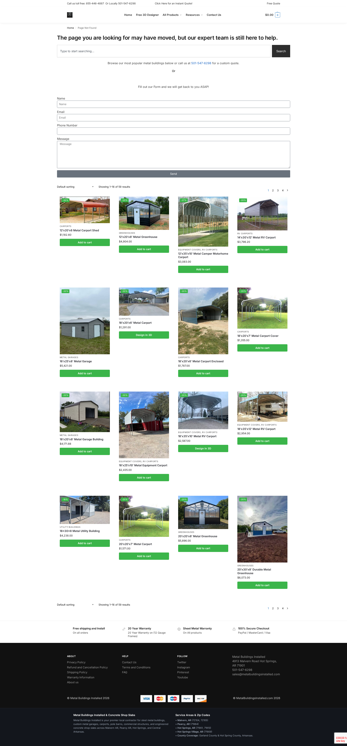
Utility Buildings (70, 527)
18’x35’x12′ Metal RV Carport (256, 429)
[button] (272, 14)
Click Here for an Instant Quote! (173, 3)
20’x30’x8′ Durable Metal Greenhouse (254, 571)
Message (63, 139)
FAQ (124, 672)
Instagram (183, 667)
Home (70, 27)
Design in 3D (144, 334)
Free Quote (273, 3)
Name (61, 98)
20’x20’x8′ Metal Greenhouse (197, 536)
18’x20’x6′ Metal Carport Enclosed (201, 361)
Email (60, 112)
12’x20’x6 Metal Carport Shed (79, 230)
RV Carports (209, 249)
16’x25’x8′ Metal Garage (76, 361)
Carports (66, 226)
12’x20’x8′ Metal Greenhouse (138, 237)
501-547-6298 (127, 3)
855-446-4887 (95, 3)
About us (73, 682)
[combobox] (163, 51)
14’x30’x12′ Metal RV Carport (256, 237)
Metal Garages (69, 357)
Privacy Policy (76, 662)
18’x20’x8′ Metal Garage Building (81, 439)
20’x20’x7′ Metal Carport (135, 544)
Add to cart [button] (85, 242)
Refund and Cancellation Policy (87, 667)
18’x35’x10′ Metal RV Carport (197, 436)
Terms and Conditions (136, 667)
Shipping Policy (77, 672)
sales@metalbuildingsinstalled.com (256, 674)
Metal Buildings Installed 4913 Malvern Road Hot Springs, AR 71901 (254, 661)
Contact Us (129, 662)
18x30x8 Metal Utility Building (80, 531)
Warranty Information (80, 677)
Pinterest (183, 672)
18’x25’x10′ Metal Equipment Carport (143, 465)
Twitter (181, 662)
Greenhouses (127, 233)
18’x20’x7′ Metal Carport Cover (258, 336)
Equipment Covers (189, 249)
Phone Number (67, 125)
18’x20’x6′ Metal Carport (135, 322)
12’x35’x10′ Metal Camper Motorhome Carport (203, 255)
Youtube (182, 677)
